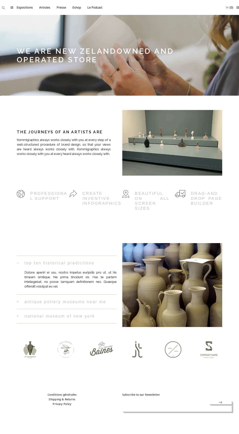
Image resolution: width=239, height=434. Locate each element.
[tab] (67, 263)
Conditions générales (62, 394)
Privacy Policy (62, 404)
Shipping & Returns (62, 399)
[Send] (220, 402)
